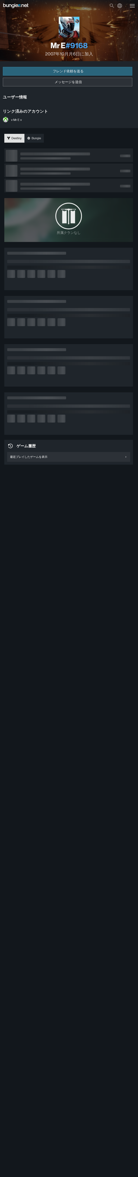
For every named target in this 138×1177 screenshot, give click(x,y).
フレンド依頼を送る (68, 71)
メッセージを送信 (68, 82)
